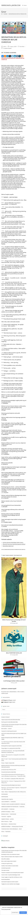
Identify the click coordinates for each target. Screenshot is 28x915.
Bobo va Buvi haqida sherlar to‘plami (8, 861)
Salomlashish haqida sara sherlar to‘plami (9, 881)
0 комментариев (7, 48)
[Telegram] (12, 56)
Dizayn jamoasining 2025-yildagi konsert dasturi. (11, 785)
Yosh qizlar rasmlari (5, 870)
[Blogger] (22, 56)
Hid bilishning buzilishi (5, 868)
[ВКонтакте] (2, 56)
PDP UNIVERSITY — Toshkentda (7, 809)
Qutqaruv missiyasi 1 (5, 717)
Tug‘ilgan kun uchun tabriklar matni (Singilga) (10, 884)
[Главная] (1, 14)
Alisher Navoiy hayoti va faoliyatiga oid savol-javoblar (14, 620)
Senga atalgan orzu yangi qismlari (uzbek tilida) (10, 748)
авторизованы (13, 691)
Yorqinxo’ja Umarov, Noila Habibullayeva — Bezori (11, 829)
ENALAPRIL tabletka (5, 859)
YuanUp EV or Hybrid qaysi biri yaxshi (9, 731)
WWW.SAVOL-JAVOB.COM (10, 5)
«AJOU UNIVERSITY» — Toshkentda (8, 801)
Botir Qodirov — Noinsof (6, 728)
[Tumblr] (17, 56)
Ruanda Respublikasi (5, 879)
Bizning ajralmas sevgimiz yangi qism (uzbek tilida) (11, 745)
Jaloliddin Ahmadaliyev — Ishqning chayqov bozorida (12, 826)
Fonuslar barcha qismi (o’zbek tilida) (8, 772)
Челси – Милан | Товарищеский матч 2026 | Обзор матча (13, 791)
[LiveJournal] (20, 56)
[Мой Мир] (7, 56)
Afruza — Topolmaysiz (5, 831)
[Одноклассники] (5, 56)
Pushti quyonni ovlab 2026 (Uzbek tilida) (9, 722)
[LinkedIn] (15, 56)
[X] (10, 56)
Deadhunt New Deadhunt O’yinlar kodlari (9, 865)
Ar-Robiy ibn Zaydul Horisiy (6, 863)
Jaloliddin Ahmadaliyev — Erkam (7, 811)
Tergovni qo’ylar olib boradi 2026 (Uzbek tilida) (10, 719)
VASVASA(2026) (4, 794)
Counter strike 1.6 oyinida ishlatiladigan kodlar (10, 874)
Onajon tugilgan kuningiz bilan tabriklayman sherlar (11, 877)
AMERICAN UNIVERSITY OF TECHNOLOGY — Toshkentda (12, 806)
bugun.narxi (9, 702)
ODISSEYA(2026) (4, 796)
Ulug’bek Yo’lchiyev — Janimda (7, 819)
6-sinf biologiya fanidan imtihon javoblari (14, 681)
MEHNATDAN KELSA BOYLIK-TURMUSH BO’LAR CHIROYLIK (14, 549)
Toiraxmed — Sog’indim (6, 816)
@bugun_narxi (9, 700)
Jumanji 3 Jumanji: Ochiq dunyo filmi (8, 769)
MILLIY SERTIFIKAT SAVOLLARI (14, 653)
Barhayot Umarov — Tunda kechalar (8, 814)
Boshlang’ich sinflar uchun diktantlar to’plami (10, 854)
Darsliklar (22, 46)
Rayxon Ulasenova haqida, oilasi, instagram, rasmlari (11, 856)
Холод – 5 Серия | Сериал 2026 (7, 763)
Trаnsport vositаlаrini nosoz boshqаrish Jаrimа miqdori (12, 872)
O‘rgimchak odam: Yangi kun (7, 799)
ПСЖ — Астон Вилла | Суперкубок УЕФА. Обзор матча (12, 778)
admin (4, 46)
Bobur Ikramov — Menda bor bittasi (8, 824)
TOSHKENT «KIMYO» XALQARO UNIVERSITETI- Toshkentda (13, 804)
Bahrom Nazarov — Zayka (6, 821)
